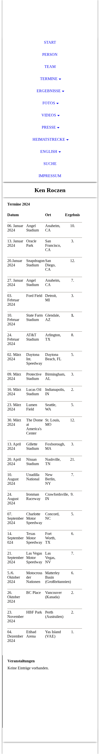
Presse (49, 127)
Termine (49, 79)
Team (50, 67)
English (48, 151)
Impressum (50, 176)
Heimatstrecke (49, 139)
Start (50, 42)
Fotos (48, 103)
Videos (49, 115)
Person (50, 54)
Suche (50, 164)
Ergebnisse (49, 91)
